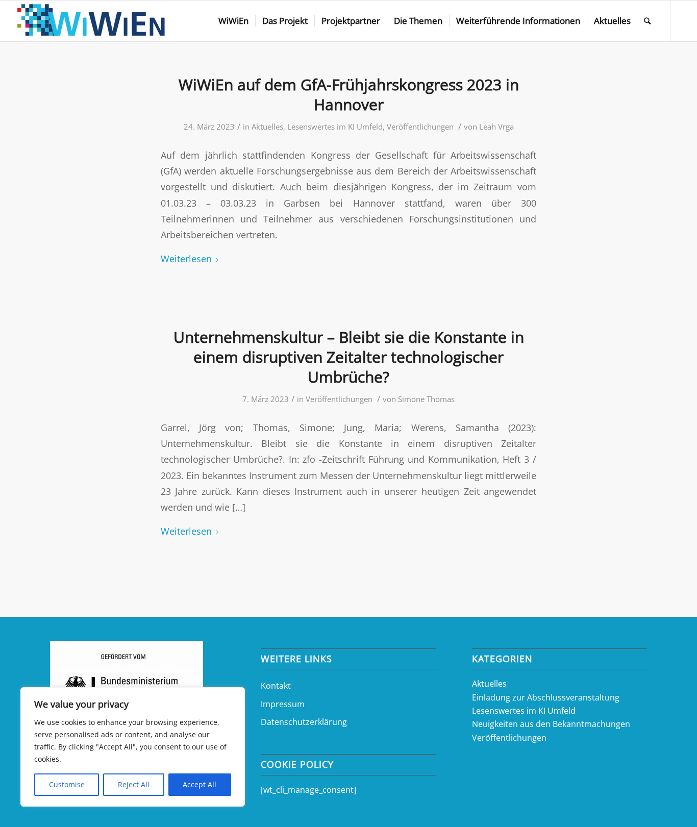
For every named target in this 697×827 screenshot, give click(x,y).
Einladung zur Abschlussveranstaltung (545, 697)
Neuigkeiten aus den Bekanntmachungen (551, 724)
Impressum (283, 704)
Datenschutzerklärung (304, 722)
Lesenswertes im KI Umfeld (335, 126)
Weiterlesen (186, 258)
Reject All (134, 784)
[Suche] (647, 21)
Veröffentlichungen (420, 126)
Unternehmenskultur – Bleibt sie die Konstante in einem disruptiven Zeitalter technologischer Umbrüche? (348, 357)
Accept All (199, 784)
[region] (132, 747)
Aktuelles (267, 126)
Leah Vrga (496, 126)
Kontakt (276, 685)
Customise (67, 784)
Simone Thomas (426, 399)
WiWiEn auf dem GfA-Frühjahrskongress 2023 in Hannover (349, 94)
